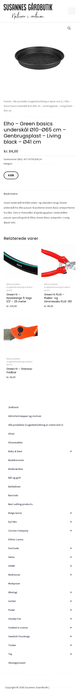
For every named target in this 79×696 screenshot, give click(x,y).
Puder (40, 610)
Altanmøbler (15, 442)
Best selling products (20, 504)
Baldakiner (14, 486)
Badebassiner (16, 460)
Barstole (13, 495)
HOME (40, 565)
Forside (7, 101)
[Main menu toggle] (71, 11)
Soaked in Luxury (40, 627)
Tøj (40, 654)
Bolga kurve (40, 513)
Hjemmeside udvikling (62, 687)
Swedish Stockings (40, 636)
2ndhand (13, 407)
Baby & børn (40, 451)
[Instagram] (39, 680)
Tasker (40, 645)
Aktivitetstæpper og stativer (24, 416)
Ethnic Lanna (15, 539)
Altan (11, 433)
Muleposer (14, 583)
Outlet (40, 601)
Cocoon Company (40, 530)
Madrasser (40, 574)
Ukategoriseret (17, 662)
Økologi (40, 592)
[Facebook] (47, 680)
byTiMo (40, 521)
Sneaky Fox (40, 618)
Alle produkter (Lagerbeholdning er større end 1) (35, 424)
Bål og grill (14, 477)
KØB (11, 175)
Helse (40, 557)
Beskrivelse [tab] (10, 193)
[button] (69, 28)
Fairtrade (40, 548)
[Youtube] (31, 680)
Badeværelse (15, 469)
